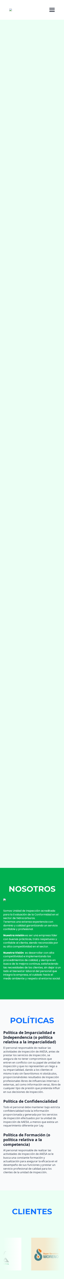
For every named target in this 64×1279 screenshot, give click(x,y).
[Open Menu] (52, 9)
